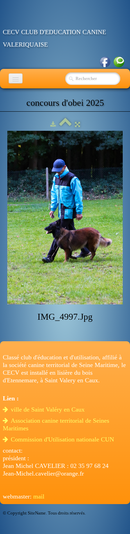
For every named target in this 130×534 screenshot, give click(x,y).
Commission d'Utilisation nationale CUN (63, 439)
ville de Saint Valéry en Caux (48, 409)
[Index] (65, 124)
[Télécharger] (53, 124)
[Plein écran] (77, 124)
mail (38, 496)
